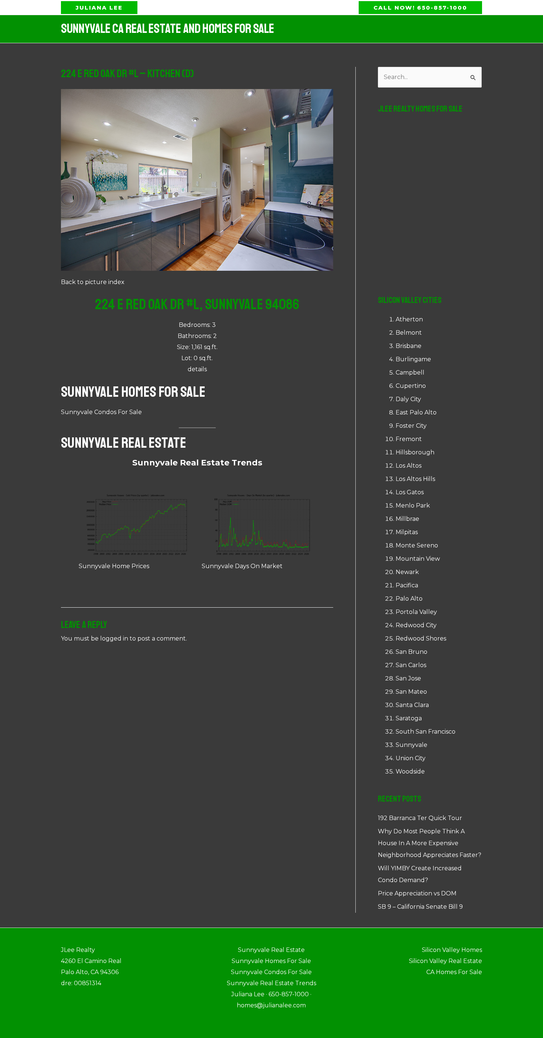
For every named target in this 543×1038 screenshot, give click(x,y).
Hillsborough (415, 452)
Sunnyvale (411, 744)
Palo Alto (409, 598)
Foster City (411, 425)
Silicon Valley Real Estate (445, 960)
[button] (99, 7)
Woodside (410, 771)
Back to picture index (92, 282)
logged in (114, 638)
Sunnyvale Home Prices (114, 566)
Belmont (409, 332)
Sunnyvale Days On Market (242, 566)
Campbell (410, 372)
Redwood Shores (421, 638)
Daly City (408, 399)
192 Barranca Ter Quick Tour (420, 818)
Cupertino (411, 385)
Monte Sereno (417, 545)
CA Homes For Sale (454, 972)
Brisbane (408, 345)
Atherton (409, 319)
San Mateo (411, 691)
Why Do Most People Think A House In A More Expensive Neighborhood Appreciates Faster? (429, 843)
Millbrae (407, 518)
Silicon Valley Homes (452, 949)
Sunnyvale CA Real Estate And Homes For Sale (167, 29)
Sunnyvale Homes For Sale (133, 392)
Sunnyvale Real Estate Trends (197, 463)
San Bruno (411, 651)
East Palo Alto (416, 412)
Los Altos (408, 465)
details (197, 369)
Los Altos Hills (415, 478)
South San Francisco (425, 731)
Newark (407, 572)
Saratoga (409, 718)
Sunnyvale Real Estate (123, 443)
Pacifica (407, 585)
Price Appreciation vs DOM (417, 893)
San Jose (408, 678)
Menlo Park (413, 505)
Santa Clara (412, 704)
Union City (411, 758)
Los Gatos (410, 492)
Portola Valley (416, 611)
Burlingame (413, 359)
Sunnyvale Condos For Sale (101, 412)
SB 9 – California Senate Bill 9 (420, 906)
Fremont (409, 439)
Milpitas (407, 532)
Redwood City (416, 625)
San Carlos (411, 665)
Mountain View (418, 558)
